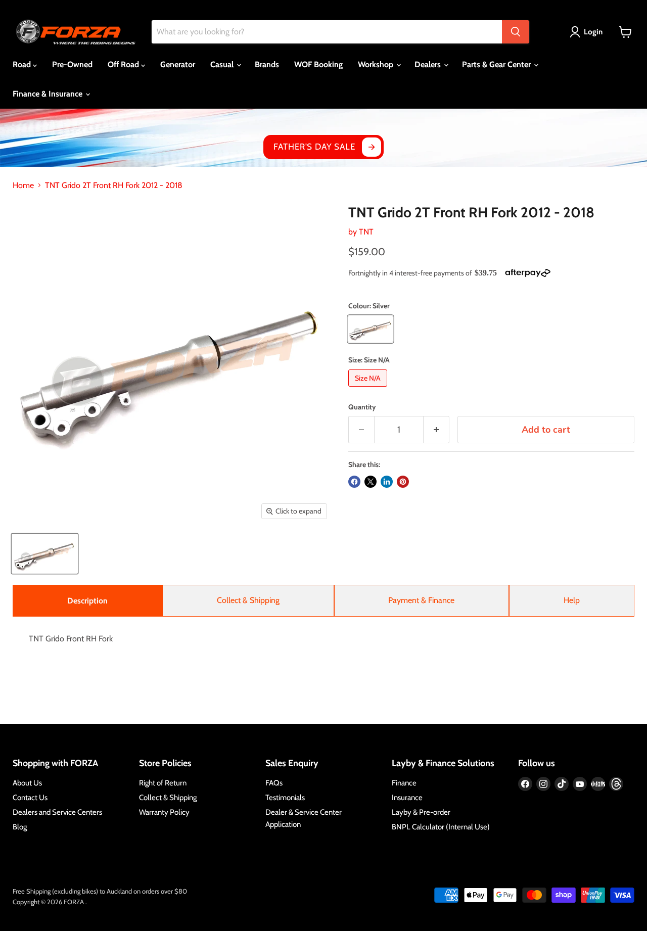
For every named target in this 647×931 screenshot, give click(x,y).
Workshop (376, 64)
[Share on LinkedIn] (387, 482)
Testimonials (285, 797)
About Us (27, 782)
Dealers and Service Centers (57, 812)
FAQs (274, 782)
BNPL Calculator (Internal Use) (441, 826)
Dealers (428, 64)
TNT (366, 232)
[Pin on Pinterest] (403, 482)
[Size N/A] (369, 389)
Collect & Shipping (248, 600)
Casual (223, 64)
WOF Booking (318, 64)
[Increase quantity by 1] (436, 430)
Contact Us (30, 797)
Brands (267, 64)
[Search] (515, 31)
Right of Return (163, 782)
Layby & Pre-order (421, 812)
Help (572, 600)
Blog (20, 826)
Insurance (407, 797)
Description (87, 601)
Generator (177, 64)
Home (23, 185)
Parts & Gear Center (497, 64)
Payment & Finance (421, 600)
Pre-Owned (72, 64)
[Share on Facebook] (354, 482)
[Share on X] (370, 482)
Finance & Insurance (48, 94)
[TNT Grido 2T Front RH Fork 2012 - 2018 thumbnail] (45, 554)
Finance (404, 782)
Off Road (124, 64)
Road (23, 64)
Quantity (362, 407)
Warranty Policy (164, 812)
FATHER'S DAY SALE (314, 147)
